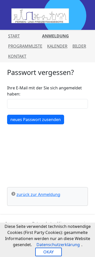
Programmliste (25, 46)
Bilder (79, 46)
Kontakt (17, 56)
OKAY (48, 252)
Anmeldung (55, 36)
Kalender (57, 46)
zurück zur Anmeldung (38, 194)
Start (14, 36)
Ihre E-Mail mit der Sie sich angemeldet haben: (44, 91)
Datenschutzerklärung (58, 244)
